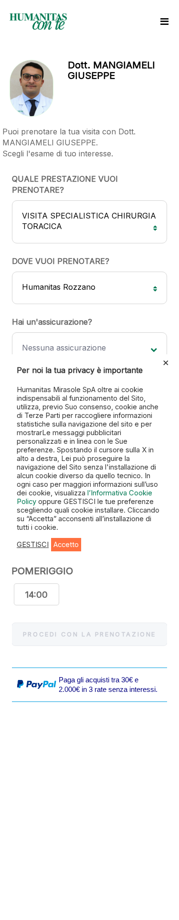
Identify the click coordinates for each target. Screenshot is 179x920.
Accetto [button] (66, 544)
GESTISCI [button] (33, 544)
